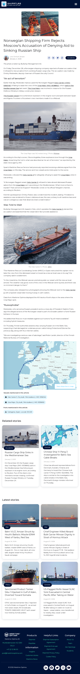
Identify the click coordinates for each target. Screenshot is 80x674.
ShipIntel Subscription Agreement (51, 641)
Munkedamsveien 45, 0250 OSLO (12, 644)
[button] (76, 4)
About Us (70, 640)
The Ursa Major (34, 88)
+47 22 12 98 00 (12, 649)
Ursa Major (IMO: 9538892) (48, 86)
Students (70, 651)
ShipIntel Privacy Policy (50, 653)
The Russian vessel (11, 96)
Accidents (71, 58)
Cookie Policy (51, 657)
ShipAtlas (32, 643)
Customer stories (32, 655)
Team (70, 643)
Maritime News (31, 659)
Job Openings (70, 647)
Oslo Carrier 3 (28, 175)
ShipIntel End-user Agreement (51, 647)
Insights (32, 652)
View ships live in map (65, 386)
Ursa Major (8, 170)
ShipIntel (32, 640)
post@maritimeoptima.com (12, 653)
